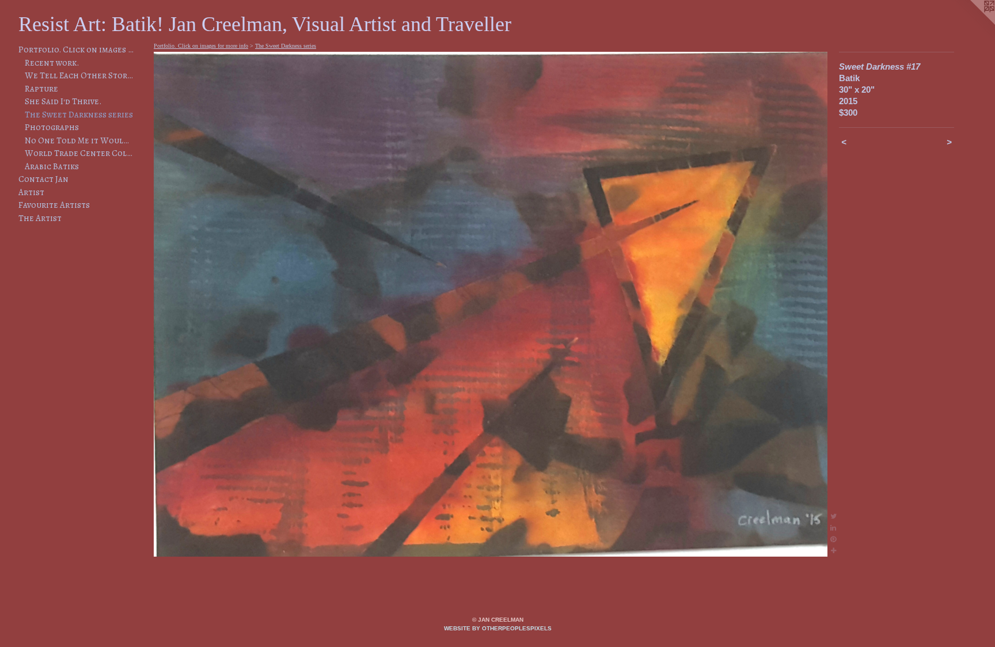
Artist (31, 192)
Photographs (52, 127)
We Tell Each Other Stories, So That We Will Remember (79, 75)
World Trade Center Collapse (79, 153)
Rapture (41, 88)
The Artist (40, 218)
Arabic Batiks (52, 166)
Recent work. (52, 62)
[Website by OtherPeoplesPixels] (972, 23)
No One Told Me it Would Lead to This (79, 140)
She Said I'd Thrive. (63, 101)
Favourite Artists (54, 205)
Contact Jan (43, 179)
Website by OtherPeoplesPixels (498, 628)
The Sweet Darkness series (79, 114)
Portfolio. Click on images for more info (76, 49)
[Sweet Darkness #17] (490, 304)
